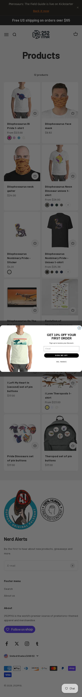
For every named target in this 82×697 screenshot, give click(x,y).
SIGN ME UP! (61, 355)
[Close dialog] (79, 328)
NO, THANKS (61, 361)
